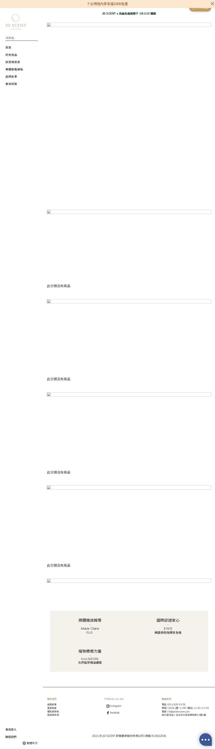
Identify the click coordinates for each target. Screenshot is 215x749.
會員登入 (10, 729)
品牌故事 (52, 704)
